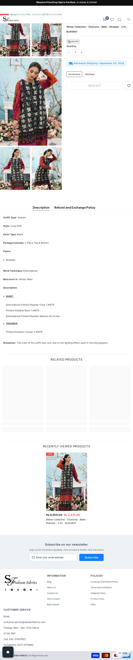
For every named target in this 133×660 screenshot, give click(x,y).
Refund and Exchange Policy (74, 207)
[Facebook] (5, 590)
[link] (22, 423)
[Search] (119, 20)
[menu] (129, 19)
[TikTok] (24, 590)
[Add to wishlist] (129, 86)
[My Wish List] (112, 19)
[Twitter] (37, 590)
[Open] (7, 652)
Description (41, 207)
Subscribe (91, 557)
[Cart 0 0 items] (104, 19)
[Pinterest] (18, 590)
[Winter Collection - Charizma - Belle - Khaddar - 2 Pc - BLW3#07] (66, 482)
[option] (66, 489)
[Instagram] (12, 590)
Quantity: (71, 46)
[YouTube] (31, 590)
